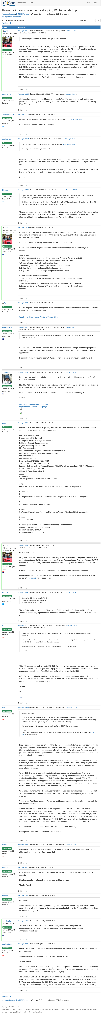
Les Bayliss (7, 921)
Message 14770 (23, 625)
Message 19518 (23, 944)
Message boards (8, 14)
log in (27, 20)
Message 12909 (23, 227)
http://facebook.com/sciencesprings (33, 406)
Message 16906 (23, 867)
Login (95, 2)
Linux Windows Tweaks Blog (46, 317)
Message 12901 (23, 139)
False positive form (77, 119)
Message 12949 (23, 423)
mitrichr (7, 372)
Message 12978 (23, 545)
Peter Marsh (7, 94)
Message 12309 (23, 94)
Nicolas (5, 190)
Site (32, 2)
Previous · (5, 23)
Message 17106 (23, 921)
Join (88, 2)
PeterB (5, 867)
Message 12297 (71, 30)
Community (21, 2)
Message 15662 (23, 844)
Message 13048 (23, 592)
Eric (3, 625)
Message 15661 (23, 707)
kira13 (4, 707)
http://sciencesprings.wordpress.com (33, 404)
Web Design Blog (26, 317)
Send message (7, 50)
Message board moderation (11, 16)
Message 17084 (23, 895)
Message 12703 (23, 114)
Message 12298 (23, 30)
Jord (6, 30)
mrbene (5, 895)
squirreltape (7, 944)
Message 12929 (23, 372)
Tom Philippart (8, 114)
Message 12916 (23, 303)
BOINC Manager (22, 14)
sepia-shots (6, 139)
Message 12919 (23, 327)
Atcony (6, 303)
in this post (31, 577)
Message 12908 (23, 190)
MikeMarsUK (7, 327)
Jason (4, 423)
